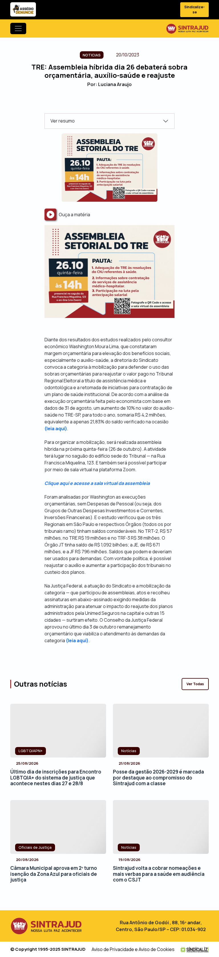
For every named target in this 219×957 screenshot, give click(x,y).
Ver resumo (62, 121)
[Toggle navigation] (18, 28)
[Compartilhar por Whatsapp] (124, 104)
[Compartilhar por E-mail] (114, 104)
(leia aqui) (55, 428)
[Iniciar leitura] (50, 215)
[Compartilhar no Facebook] (94, 104)
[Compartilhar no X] (104, 104)
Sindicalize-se (194, 10)
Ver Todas (195, 683)
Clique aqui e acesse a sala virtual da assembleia (97, 483)
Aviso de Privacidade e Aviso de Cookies (133, 949)
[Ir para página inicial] (187, 28)
